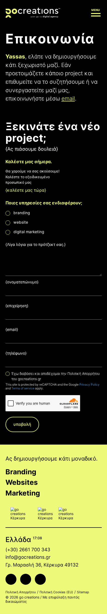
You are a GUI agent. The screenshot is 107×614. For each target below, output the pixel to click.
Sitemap (83, 592)
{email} (11, 329)
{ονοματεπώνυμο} (22, 282)
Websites (21, 482)
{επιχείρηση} (16, 305)
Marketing (22, 493)
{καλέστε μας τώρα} (25, 190)
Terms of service (22, 388)
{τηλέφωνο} (16, 353)
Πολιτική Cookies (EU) (56, 592)
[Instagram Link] (25, 579)
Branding (20, 472)
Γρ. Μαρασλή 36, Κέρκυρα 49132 (41, 565)
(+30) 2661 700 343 (27, 550)
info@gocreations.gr (28, 557)
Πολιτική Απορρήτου (20, 592)
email (68, 98)
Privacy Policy (89, 384)
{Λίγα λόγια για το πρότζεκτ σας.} (35, 244)
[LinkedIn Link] (40, 579)
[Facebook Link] (10, 579)
